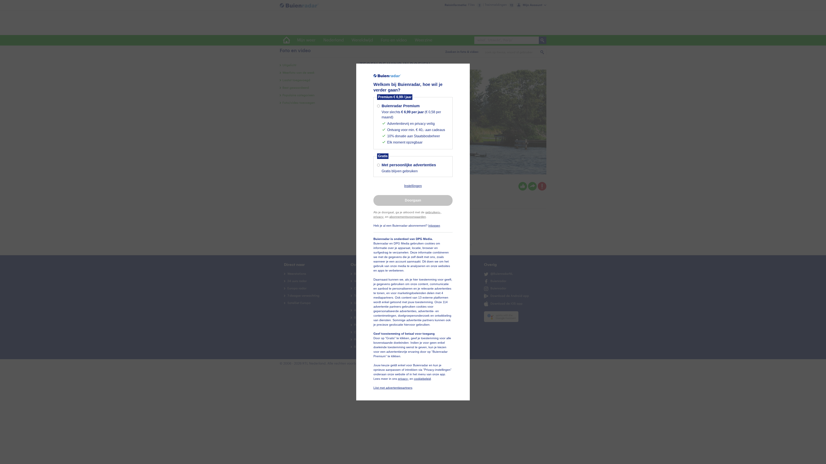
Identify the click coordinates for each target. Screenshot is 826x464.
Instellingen (413, 186)
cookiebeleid (422, 378)
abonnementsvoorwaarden (407, 216)
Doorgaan (413, 200)
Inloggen (434, 225)
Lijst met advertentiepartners (392, 387)
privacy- (378, 216)
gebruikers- (433, 212)
